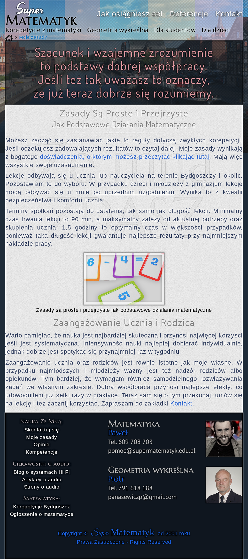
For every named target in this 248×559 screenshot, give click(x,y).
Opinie (41, 444)
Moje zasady (41, 437)
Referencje (189, 14)
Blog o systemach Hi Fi (42, 472)
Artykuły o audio (41, 479)
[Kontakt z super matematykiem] (172, 502)
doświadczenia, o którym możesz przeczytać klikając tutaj (124, 156)
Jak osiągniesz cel (130, 14)
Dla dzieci (216, 29)
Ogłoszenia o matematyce (41, 514)
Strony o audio (41, 487)
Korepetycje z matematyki (43, 29)
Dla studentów (175, 29)
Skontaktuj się (41, 429)
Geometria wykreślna (117, 29)
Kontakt (229, 14)
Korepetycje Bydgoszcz (41, 506)
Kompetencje (42, 452)
